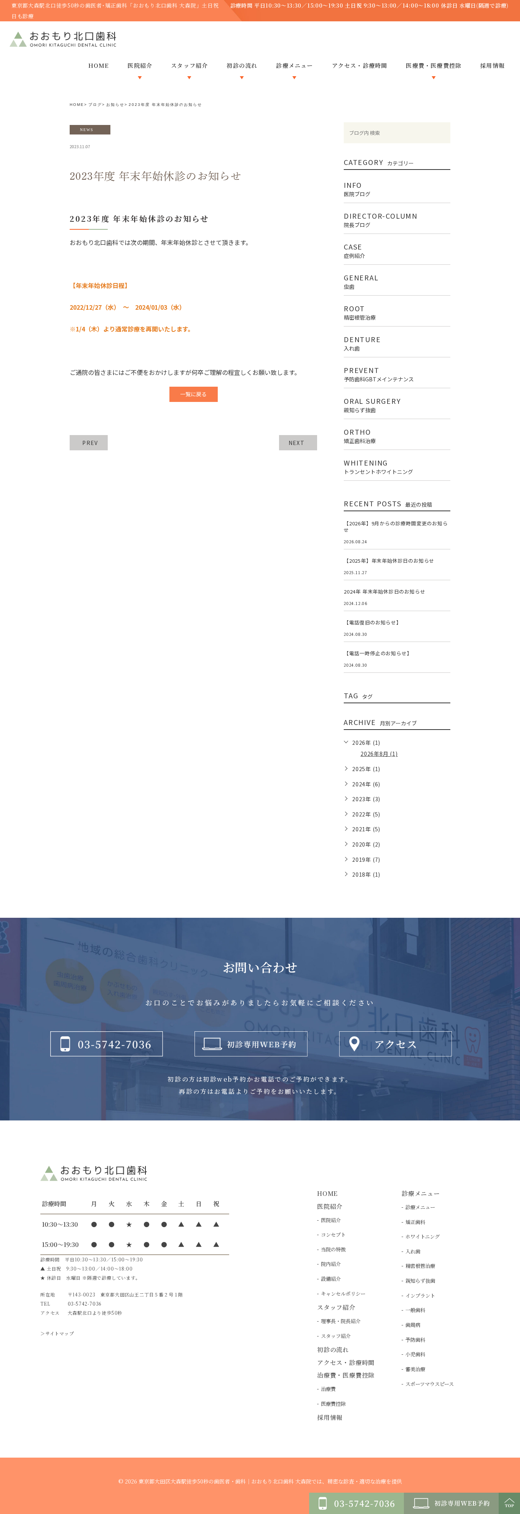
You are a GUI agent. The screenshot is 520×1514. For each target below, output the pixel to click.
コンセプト (333, 1234)
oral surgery (372, 404)
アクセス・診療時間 (346, 1362)
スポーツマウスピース (429, 1384)
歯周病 (412, 1324)
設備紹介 (331, 1278)
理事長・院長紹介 (340, 1321)
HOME (77, 104)
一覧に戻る (193, 394)
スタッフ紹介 (336, 1336)
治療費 (328, 1388)
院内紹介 (331, 1264)
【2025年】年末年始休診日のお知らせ (389, 560)
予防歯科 (415, 1339)
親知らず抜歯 (420, 1280)
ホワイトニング (422, 1236)
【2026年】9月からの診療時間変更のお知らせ (396, 526)
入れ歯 (412, 1251)
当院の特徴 (333, 1249)
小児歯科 (415, 1354)
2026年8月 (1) (379, 753)
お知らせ (115, 104)
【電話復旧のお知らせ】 (373, 622)
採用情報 (330, 1417)
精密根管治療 (420, 1265)
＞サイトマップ (57, 1333)
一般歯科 (415, 1310)
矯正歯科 (415, 1222)
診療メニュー (420, 1207)
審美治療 (415, 1369)
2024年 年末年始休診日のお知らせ (384, 591)
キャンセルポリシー (343, 1293)
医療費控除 (333, 1403)
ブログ (95, 104)
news (87, 129)
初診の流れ (333, 1349)
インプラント (420, 1295)
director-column (381, 219)
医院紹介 (331, 1220)
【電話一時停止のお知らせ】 (378, 653)
